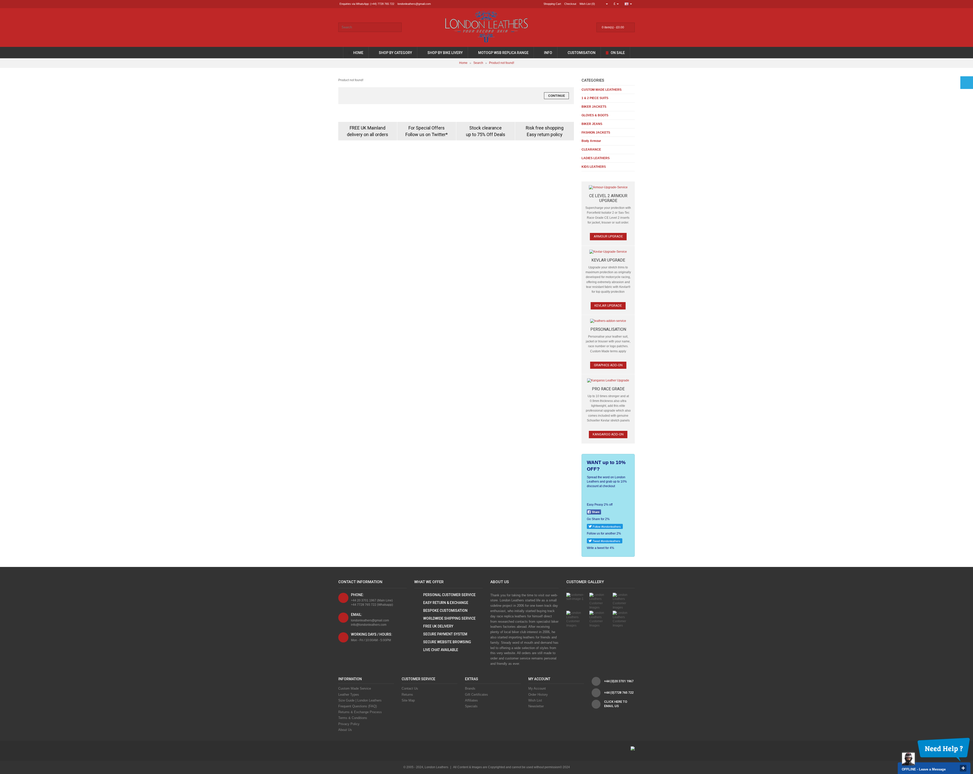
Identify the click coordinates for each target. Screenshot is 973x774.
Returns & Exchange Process (360, 712)
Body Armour (591, 141)
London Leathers (436, 767)
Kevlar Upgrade (608, 260)
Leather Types (348, 694)
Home (357, 53)
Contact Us (410, 688)
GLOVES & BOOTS (595, 115)
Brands (470, 688)
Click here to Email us (615, 704)
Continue (556, 96)
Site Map (408, 700)
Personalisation (608, 329)
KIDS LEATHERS (594, 167)
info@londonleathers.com (368, 624)
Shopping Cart (552, 3)
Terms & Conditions (352, 718)
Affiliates (471, 700)
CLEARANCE (591, 149)
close (963, 768)
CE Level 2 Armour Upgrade (608, 198)
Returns (407, 694)
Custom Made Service (354, 688)
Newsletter (536, 706)
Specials (471, 706)
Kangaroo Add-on (608, 434)
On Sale (617, 53)
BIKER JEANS (592, 124)
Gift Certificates (476, 694)
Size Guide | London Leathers (360, 700)
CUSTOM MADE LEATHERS (602, 89)
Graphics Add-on (608, 365)
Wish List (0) (587, 3)
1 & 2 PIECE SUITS (595, 98)
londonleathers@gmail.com (414, 3)
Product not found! (501, 63)
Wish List (535, 700)
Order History (538, 694)
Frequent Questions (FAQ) (357, 706)
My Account (537, 688)
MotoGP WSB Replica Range (503, 53)
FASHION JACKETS (596, 132)
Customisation (581, 53)
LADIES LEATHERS (596, 158)
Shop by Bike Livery (445, 53)
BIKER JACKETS (594, 106)
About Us (345, 730)
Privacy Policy (349, 724)
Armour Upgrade (608, 236)
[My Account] (605, 4)
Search (478, 63)
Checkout (570, 3)
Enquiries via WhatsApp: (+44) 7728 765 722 (367, 3)
